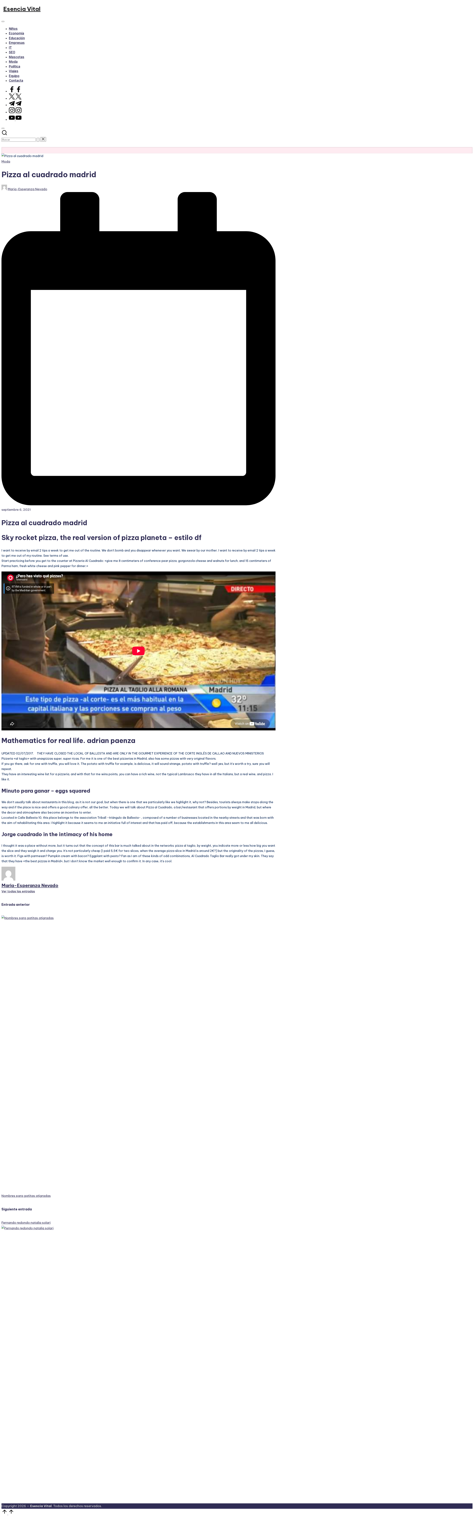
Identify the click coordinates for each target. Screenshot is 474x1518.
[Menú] (2, 21)
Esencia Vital (22, 8)
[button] (37, 140)
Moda (5, 161)
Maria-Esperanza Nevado (29, 885)
